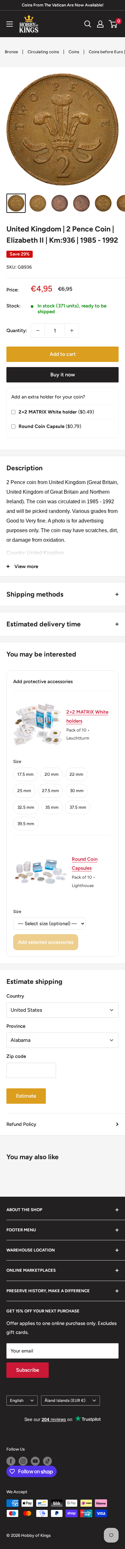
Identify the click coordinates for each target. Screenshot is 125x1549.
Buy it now (62, 375)
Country (15, 996)
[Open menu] (9, 24)
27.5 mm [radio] (50, 790)
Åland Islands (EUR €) (65, 1400)
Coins (74, 51)
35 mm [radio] (52, 807)
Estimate (26, 1096)
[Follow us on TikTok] (47, 1461)
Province (15, 1026)
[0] (113, 24)
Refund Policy (21, 1124)
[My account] (100, 24)
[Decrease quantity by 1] (38, 330)
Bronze (11, 51)
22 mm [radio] (76, 774)
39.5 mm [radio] (25, 823)
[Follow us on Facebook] (10, 1461)
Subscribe (27, 1370)
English (16, 1400)
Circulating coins (43, 51)
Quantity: (16, 330)
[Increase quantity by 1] (72, 330)
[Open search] (87, 24)
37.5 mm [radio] (78, 807)
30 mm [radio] (77, 790)
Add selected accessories (45, 942)
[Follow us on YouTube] (35, 1461)
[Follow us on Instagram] (23, 1461)
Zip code (16, 1056)
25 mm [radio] (24, 790)
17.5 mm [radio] (25, 774)
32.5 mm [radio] (25, 807)
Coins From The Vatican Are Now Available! (63, 5)
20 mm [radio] (52, 774)
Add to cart (63, 354)
